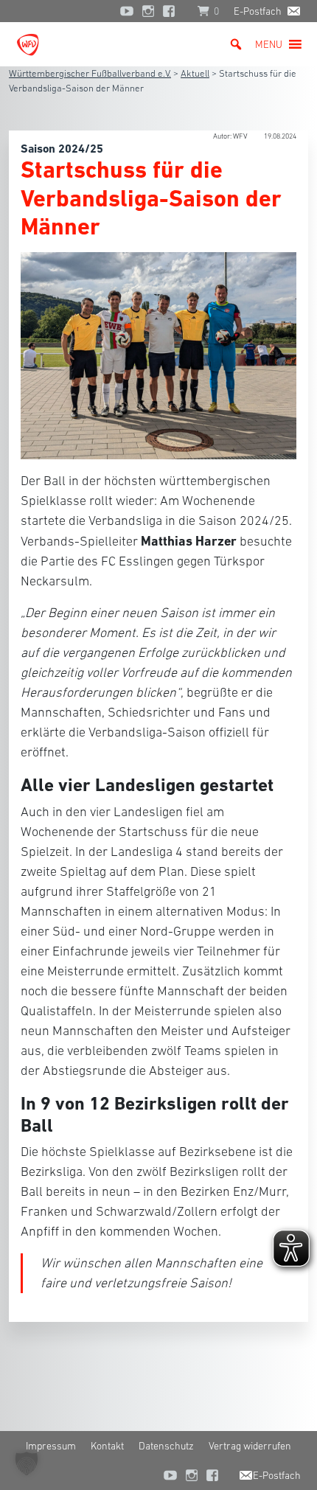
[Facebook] (172, 11)
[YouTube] (127, 11)
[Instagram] (148, 11)
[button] (268, 44)
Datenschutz (166, 1446)
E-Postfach (258, 11)
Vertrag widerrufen (250, 1446)
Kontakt (107, 1446)
